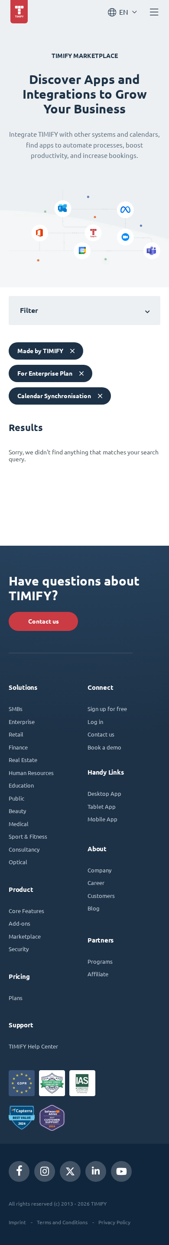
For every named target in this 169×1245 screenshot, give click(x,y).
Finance (18, 747)
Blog (94, 908)
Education (21, 785)
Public (16, 798)
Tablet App (102, 806)
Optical (18, 862)
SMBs (16, 708)
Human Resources (31, 772)
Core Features (26, 910)
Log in (95, 721)
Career (96, 882)
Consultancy (24, 849)
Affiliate (98, 974)
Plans (16, 997)
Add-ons (19, 923)
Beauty (17, 810)
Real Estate (23, 759)
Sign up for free (107, 708)
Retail (16, 734)
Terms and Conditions (62, 1222)
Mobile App (102, 819)
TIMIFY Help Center (33, 1046)
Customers (101, 895)
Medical (19, 823)
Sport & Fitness (28, 836)
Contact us (43, 621)
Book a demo (104, 747)
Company (99, 870)
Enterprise (22, 721)
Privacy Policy (114, 1222)
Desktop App (104, 793)
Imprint (17, 1222)
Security (19, 949)
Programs (100, 961)
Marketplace (25, 936)
